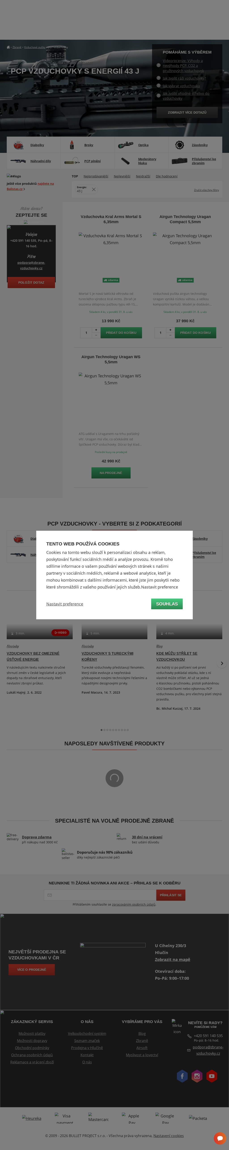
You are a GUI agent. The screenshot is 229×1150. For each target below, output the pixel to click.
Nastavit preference (64, 604)
